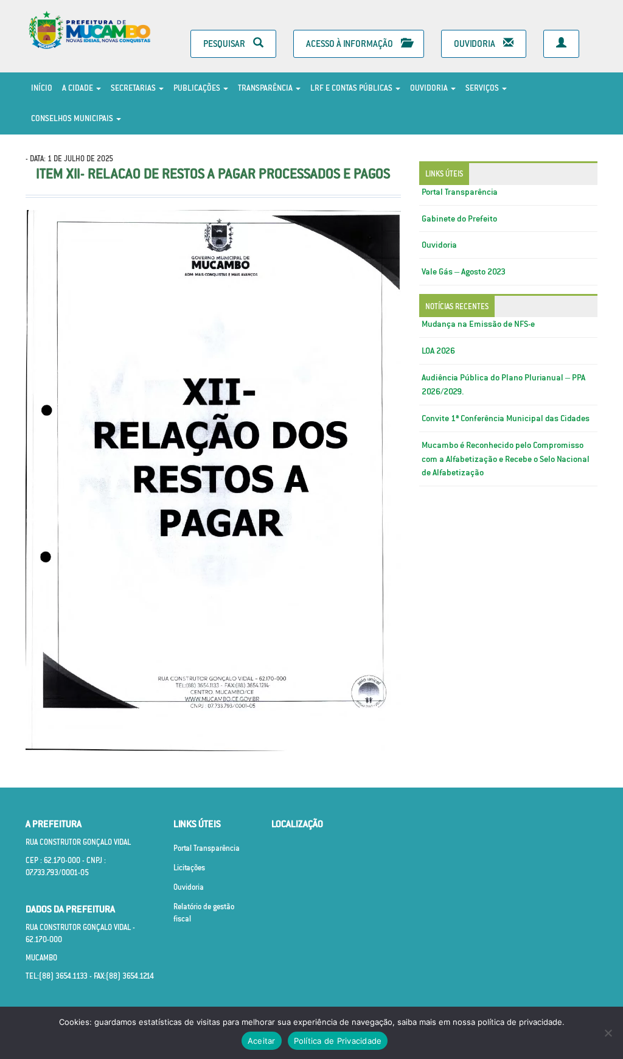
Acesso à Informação (350, 43)
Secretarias (134, 88)
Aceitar (262, 1041)
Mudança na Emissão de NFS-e (478, 323)
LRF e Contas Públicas (352, 88)
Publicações (197, 88)
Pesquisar (225, 43)
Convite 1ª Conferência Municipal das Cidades (506, 418)
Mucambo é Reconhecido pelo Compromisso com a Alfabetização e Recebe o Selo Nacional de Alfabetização (506, 458)
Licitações (189, 867)
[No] (608, 1033)
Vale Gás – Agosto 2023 (464, 271)
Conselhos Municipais (73, 118)
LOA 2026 (438, 350)
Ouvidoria (475, 43)
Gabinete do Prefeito (459, 218)
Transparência (266, 88)
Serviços (483, 88)
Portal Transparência (460, 191)
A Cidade (78, 88)
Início (41, 88)
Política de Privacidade (338, 1041)
